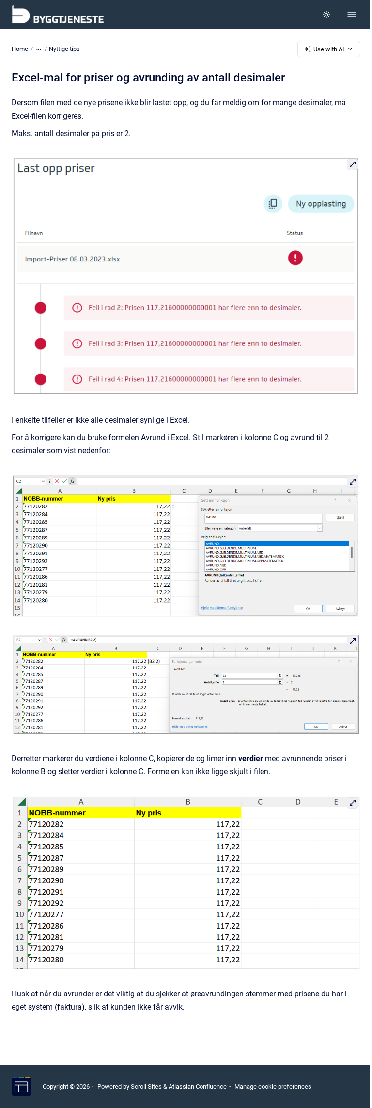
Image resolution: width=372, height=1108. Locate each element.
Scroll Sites (146, 1086)
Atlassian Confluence (198, 1086)
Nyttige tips (64, 48)
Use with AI (328, 49)
